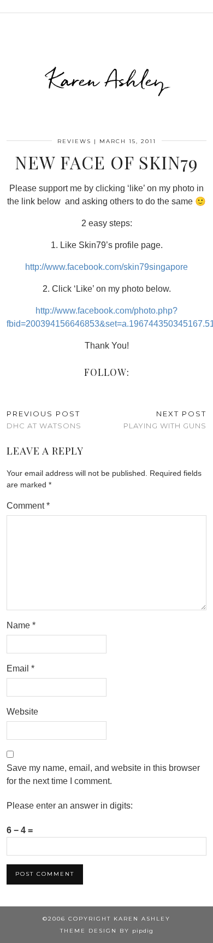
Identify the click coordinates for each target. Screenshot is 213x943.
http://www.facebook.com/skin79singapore (106, 267)
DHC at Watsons (44, 420)
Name (21, 625)
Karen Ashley (107, 80)
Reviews (74, 141)
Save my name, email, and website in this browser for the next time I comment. (103, 774)
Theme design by (106, 930)
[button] (205, 6)
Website (22, 711)
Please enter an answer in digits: (70, 805)
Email (20, 668)
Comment (28, 505)
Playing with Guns (164, 420)
